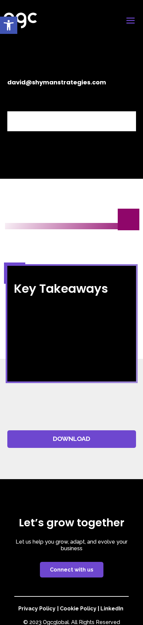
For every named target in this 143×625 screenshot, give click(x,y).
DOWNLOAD (71, 439)
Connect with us (71, 570)
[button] (8, 25)
